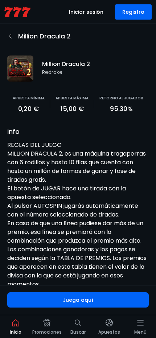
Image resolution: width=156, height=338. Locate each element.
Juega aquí (78, 300)
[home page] (17, 12)
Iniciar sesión (86, 12)
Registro (133, 12)
